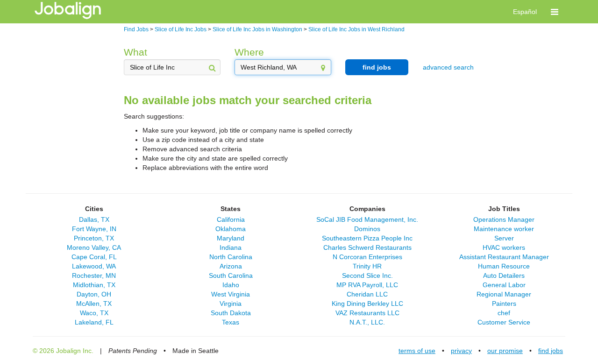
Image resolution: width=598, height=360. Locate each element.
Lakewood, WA (94, 266)
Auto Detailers (504, 275)
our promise (505, 350)
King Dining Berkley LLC (367, 303)
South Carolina (231, 275)
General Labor (504, 285)
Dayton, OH (94, 294)
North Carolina (230, 257)
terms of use (417, 350)
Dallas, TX (94, 219)
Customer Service (503, 322)
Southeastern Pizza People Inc (367, 238)
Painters (504, 303)
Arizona (231, 266)
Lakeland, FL (94, 322)
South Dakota (231, 313)
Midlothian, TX (94, 285)
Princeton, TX (94, 238)
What (135, 52)
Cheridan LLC (367, 294)
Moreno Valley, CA (94, 247)
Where (249, 52)
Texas (230, 322)
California (231, 219)
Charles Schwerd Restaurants (367, 247)
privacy (461, 350)
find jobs (377, 67)
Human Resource (504, 266)
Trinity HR (367, 266)
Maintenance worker (504, 229)
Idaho (230, 285)
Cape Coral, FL (94, 257)
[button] (554, 11)
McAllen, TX (94, 303)
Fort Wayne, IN (94, 229)
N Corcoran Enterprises (367, 257)
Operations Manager (503, 219)
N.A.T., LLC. (367, 322)
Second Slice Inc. (367, 275)
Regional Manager (504, 294)
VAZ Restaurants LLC (367, 313)
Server (504, 238)
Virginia (231, 303)
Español (525, 11)
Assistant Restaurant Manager (504, 257)
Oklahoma (230, 229)
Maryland (230, 238)
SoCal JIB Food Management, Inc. (367, 219)
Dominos (367, 229)
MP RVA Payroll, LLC (367, 285)
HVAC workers (504, 247)
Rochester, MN (94, 275)
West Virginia (230, 294)
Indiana (231, 247)
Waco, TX (94, 313)
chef (504, 313)
